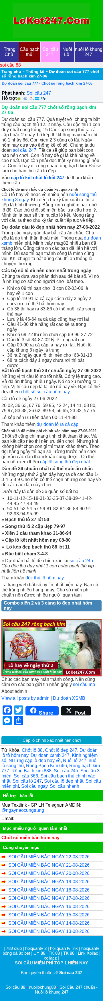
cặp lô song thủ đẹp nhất (65, 461)
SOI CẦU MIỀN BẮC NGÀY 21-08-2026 (49, 865)
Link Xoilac (88, 953)
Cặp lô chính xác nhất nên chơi (52, 740)
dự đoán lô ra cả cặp (57, 424)
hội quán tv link (64, 948)
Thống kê (35, 71)
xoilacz (50, 958)
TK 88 (54, 953)
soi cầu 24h (81, 560)
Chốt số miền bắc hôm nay (30, 837)
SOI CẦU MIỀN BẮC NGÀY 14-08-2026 (49, 923)
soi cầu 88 (10, 65)
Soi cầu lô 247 (27, 781)
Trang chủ (11, 71)
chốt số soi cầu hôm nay (45, 391)
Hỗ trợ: (9, 98)
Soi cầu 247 (39, 93)
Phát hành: (13, 93)
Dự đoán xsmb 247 (50, 755)
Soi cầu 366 (26, 775)
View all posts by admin (25, 698)
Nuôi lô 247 (74, 760)
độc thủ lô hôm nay (44, 577)
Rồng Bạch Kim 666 (46, 765)
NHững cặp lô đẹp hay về (35, 760)
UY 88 (39, 953)
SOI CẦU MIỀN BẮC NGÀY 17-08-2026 (49, 898)
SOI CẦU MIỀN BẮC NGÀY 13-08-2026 (49, 931)
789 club (14, 948)
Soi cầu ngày (34, 786)
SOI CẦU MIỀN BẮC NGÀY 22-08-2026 (49, 856)
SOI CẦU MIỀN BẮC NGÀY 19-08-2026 (49, 881)
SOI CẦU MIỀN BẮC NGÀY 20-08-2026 (49, 873)
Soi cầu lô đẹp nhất (63, 781)
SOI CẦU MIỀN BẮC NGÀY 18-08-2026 (49, 890)
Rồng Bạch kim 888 (31, 770)
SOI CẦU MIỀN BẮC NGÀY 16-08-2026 (49, 906)
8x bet (24, 953)
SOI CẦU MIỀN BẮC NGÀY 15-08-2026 (49, 914)
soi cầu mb (84, 684)
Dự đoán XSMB (69, 698)
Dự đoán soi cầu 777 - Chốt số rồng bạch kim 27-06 (47, 83)
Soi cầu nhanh (64, 786)
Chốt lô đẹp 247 (61, 750)
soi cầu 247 (24, 150)
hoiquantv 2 (36, 948)
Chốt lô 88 (32, 750)
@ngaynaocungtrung (22, 810)
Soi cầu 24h (66, 770)
